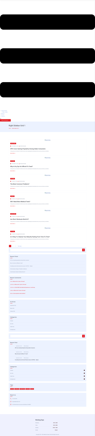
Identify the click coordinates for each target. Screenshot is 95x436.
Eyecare (12, 388)
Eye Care (12, 178)
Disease (12, 196)
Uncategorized (12, 329)
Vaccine (32, 388)
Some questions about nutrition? (19, 293)
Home (10, 128)
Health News (22, 388)
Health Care (13, 143)
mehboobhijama (23, 163)
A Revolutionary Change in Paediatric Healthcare (18, 268)
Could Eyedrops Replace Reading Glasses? (17, 271)
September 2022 (13, 305)
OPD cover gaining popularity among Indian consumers (19, 260)
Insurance (27, 388)
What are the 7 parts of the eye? (19, 281)
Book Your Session (4, 120)
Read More (12, 153)
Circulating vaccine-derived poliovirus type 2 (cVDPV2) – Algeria (21, 266)
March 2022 (12, 308)
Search (83, 250)
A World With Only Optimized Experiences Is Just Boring (25, 287)
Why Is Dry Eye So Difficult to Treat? (16, 263)
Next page (19, 246)
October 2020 (12, 311)
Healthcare (17, 388)
